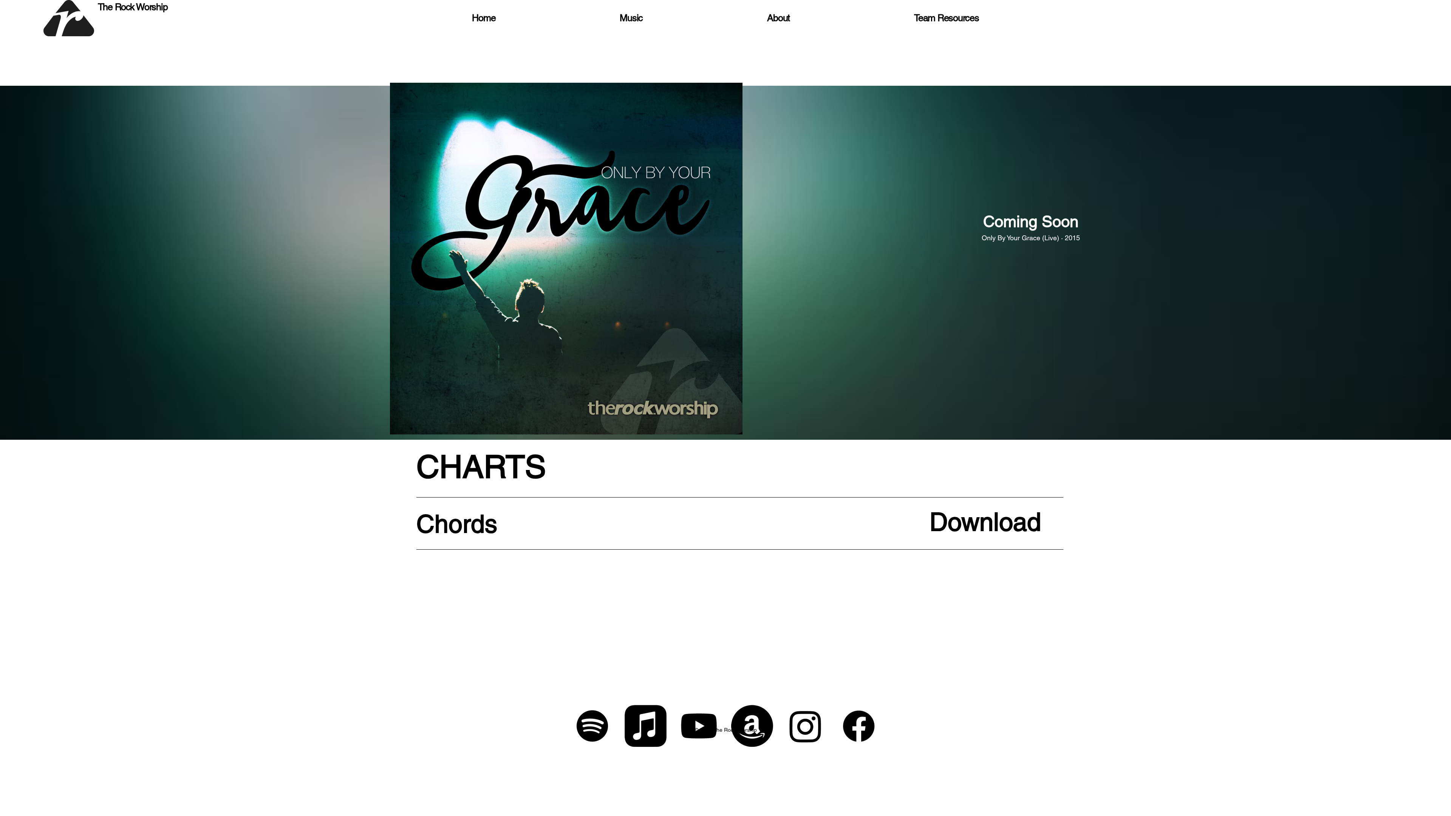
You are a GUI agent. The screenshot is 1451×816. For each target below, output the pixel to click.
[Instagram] (805, 726)
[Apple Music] (646, 726)
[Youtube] (699, 726)
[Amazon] (752, 726)
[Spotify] (592, 726)
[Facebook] (859, 726)
